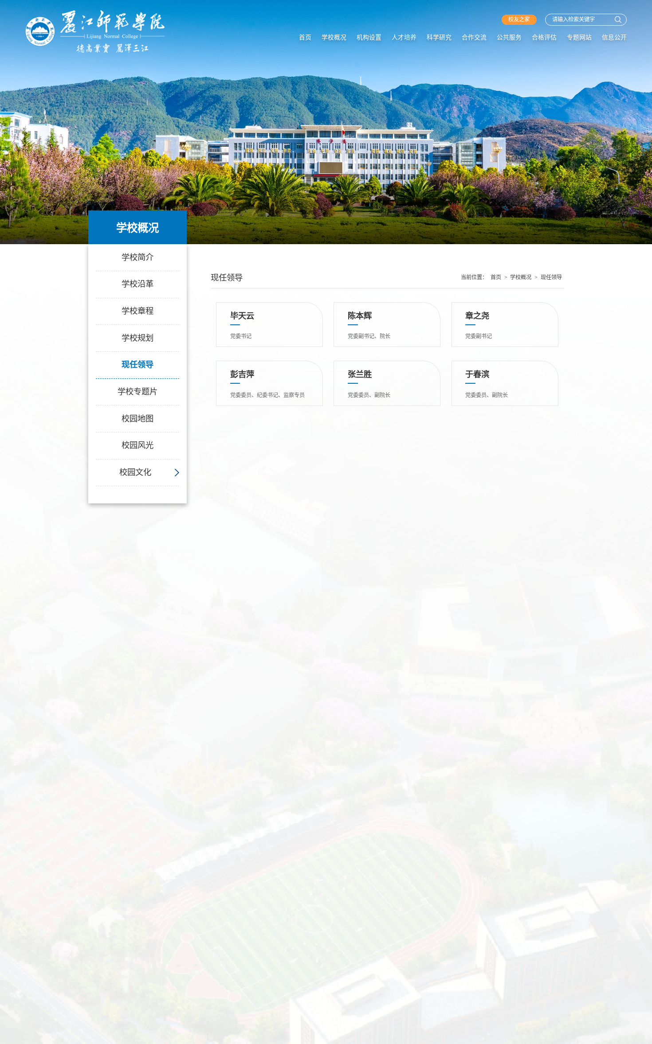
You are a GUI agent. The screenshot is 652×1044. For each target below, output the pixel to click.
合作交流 (474, 37)
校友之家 (519, 19)
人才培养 (404, 37)
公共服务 (509, 37)
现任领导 (137, 364)
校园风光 (137, 445)
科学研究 (439, 37)
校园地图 (137, 418)
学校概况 (334, 37)
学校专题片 (137, 391)
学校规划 (137, 338)
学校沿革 (137, 284)
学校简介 (137, 257)
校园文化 (135, 472)
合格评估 (544, 37)
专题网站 (579, 37)
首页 (305, 37)
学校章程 (137, 311)
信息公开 (614, 37)
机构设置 (369, 37)
